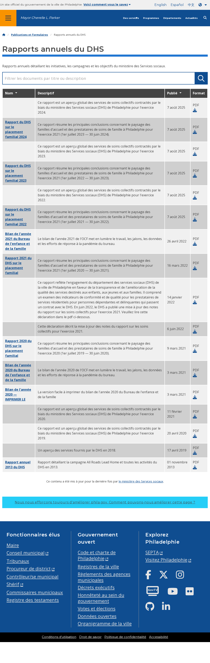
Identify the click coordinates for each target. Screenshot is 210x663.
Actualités (191, 18)
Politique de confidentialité (125, 637)
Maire (13, 545)
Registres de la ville (98, 566)
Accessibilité (158, 637)
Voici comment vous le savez (105, 4)
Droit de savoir (90, 637)
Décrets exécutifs (96, 587)
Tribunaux (18, 561)
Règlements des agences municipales (104, 577)
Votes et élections (96, 608)
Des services (131, 18)
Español (177, 5)
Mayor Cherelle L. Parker (40, 18)
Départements (172, 18)
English (160, 5)
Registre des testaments (33, 600)
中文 (191, 5)
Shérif (13, 584)
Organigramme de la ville (105, 623)
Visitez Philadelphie (166, 560)
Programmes (151, 18)
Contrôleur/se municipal (32, 576)
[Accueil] (3, 35)
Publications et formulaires (29, 35)
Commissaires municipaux (35, 592)
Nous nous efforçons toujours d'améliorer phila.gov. (105, 502)
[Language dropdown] (203, 4)
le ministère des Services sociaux (141, 481)
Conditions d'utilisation (59, 637)
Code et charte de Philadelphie (97, 555)
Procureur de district (29, 568)
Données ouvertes (97, 616)
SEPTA (152, 552)
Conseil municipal (26, 553)
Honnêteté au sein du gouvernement (101, 598)
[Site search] (205, 18)
